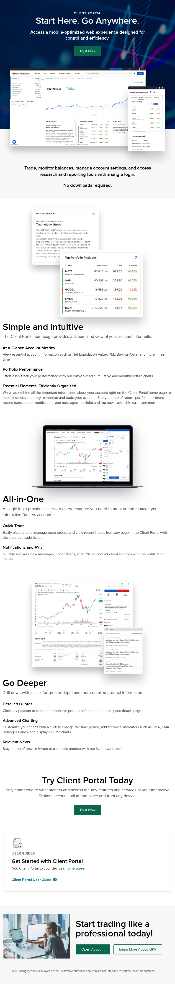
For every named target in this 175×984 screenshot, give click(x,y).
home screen (76, 868)
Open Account (93, 949)
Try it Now (87, 51)
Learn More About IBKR (138, 949)
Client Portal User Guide (31, 880)
